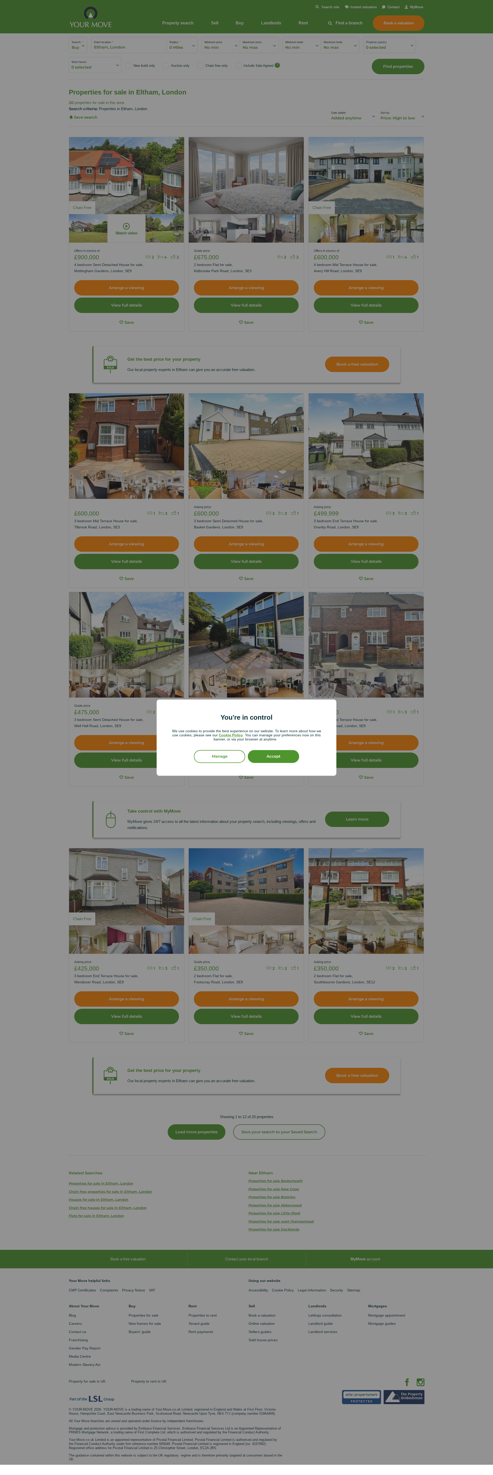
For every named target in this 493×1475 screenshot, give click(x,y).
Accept (273, 756)
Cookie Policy (231, 735)
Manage (219, 756)
